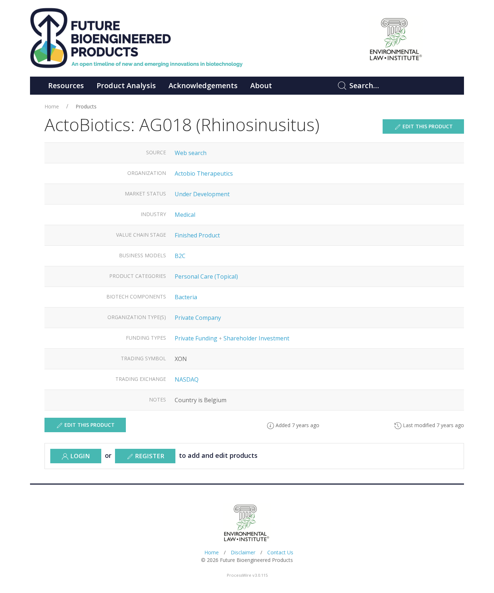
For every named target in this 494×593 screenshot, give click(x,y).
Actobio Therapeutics (204, 173)
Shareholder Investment (256, 338)
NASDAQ (187, 379)
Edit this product (427, 126)
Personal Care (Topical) (206, 276)
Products (86, 106)
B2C (180, 256)
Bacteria (186, 297)
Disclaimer (243, 552)
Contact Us (280, 552)
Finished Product (197, 235)
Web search (190, 153)
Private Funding (196, 338)
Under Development (202, 194)
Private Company (198, 318)
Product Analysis (126, 85)
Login (79, 456)
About (261, 85)
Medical (185, 215)
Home (51, 106)
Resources (66, 85)
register (148, 456)
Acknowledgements (203, 85)
